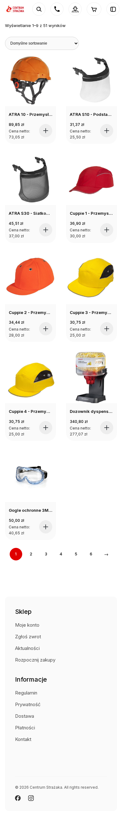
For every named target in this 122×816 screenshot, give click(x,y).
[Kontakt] (57, 9)
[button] (45, 130)
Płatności (25, 728)
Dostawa (24, 716)
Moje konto (27, 625)
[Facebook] (18, 798)
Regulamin (26, 693)
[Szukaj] (38, 9)
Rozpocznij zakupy (35, 660)
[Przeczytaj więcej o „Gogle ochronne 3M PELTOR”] (45, 526)
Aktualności (27, 648)
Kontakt (23, 739)
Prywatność (28, 704)
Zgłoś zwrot (28, 637)
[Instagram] (31, 798)
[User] (75, 9)
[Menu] (112, 9)
